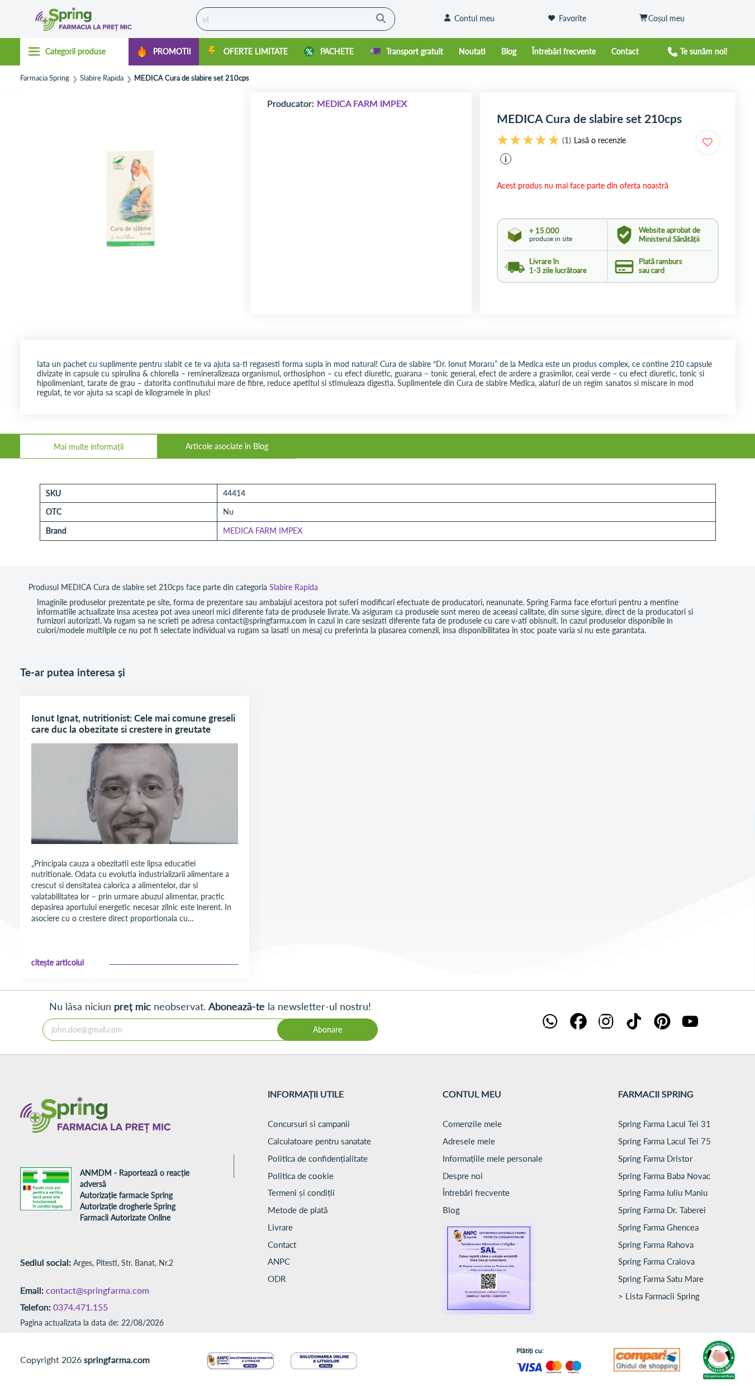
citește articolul (57, 962)
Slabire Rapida (102, 78)
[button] (505, 158)
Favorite (572, 18)
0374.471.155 (80, 1307)
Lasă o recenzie (600, 140)
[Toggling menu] (74, 51)
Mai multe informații (89, 446)
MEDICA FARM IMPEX (362, 103)
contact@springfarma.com (97, 1290)
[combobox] (296, 19)
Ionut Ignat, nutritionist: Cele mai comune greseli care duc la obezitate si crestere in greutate (133, 724)
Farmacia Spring (44, 78)
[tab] (88, 446)
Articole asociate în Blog (227, 446)
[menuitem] (164, 51)
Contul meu (474, 18)
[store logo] (105, 19)
